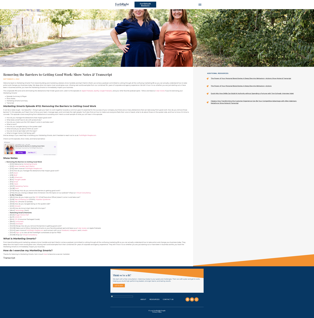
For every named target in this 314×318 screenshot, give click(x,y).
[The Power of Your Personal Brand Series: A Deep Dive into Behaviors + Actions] (252, 86)
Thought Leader (20, 179)
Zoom (16, 173)
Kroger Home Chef (22, 215)
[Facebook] (192, 299)
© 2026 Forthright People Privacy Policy (157, 311)
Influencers (18, 177)
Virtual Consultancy (30, 235)
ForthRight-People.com (87, 135)
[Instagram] (196, 299)
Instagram (73, 230)
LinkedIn (84, 230)
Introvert (17, 206)
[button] (200, 4)
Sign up (19, 232)
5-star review (160, 91)
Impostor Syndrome (43, 199)
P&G (16, 202)
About (143, 299)
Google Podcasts (106, 91)
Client (16, 184)
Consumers (19, 221)
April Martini (30, 166)
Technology (19, 210)
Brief (15, 175)
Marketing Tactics (21, 186)
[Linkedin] (187, 299)
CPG (16, 219)
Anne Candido (19, 166)
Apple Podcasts (87, 91)
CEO (37, 197)
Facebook (65, 230)
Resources (155, 299)
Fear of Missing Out (22, 199)
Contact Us (168, 299)
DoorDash (19, 224)
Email (16, 182)
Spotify (96, 91)
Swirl (17, 188)
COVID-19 (18, 217)
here (45, 254)
